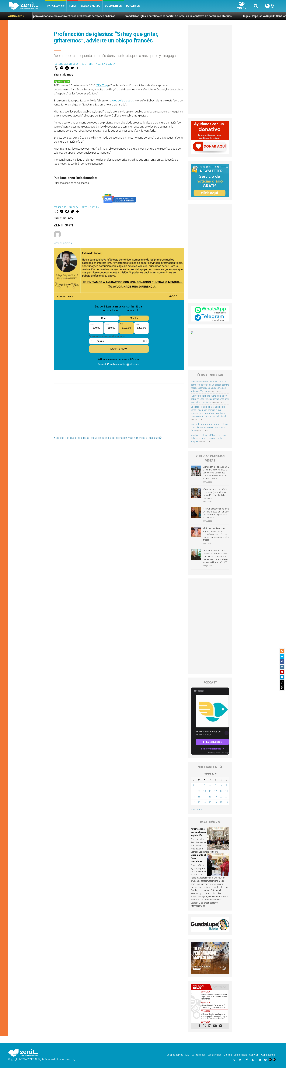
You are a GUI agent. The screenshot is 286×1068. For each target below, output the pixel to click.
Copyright (254, 1054)
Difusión (228, 1054)
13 (221, 791)
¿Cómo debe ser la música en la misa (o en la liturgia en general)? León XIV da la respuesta (216, 493)
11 (210, 791)
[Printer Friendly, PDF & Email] (62, 81)
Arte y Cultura (106, 64)
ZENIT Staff (88, 64)
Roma (72, 5)
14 (226, 791)
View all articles (63, 243)
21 (226, 797)
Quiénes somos (175, 1054)
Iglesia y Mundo (90, 5)
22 (193, 802)
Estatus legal (240, 1054)
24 (204, 802)
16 (199, 797)
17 (204, 797)
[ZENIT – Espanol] (27, 6)
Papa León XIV (55, 5)
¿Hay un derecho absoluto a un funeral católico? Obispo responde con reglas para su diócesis (216, 513)
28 (226, 802)
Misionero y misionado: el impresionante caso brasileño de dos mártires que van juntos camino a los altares (216, 534)
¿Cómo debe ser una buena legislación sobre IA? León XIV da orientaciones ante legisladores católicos (210, 399)
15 (193, 797)
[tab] (200, 987)
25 (210, 802)
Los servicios (215, 1054)
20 (221, 797)
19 (215, 797)
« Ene (193, 809)
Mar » (199, 809)
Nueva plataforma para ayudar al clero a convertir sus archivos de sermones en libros (209, 427)
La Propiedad (199, 1054)
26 (215, 802)
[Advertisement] (118, 409)
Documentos (113, 5)
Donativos (133, 5)
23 (199, 802)
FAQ (187, 1054)
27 (221, 802)
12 (215, 791)
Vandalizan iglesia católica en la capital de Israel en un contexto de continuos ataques (105, 16)
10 (204, 791)
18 (210, 797)
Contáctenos (268, 1054)
